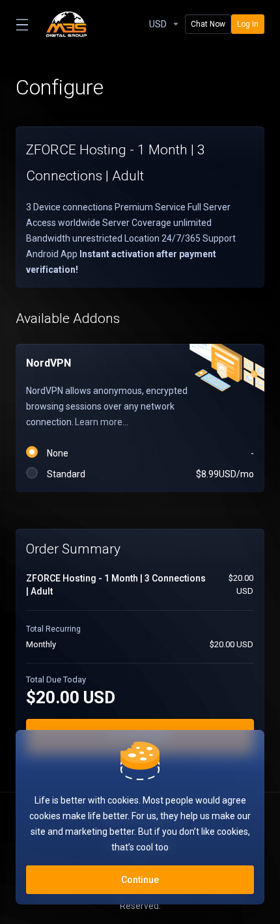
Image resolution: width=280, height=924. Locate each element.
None (148, 453)
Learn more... (101, 422)
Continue (140, 880)
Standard (148, 474)
